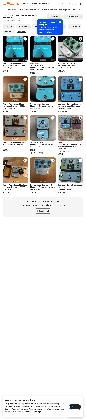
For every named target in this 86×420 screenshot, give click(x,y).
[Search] (61, 3)
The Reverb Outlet (10, 10)
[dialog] (43, 406)
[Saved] (75, 3)
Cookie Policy (41, 409)
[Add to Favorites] (25, 39)
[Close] (56, 4)
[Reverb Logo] (13, 4)
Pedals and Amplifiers (32, 10)
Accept (75, 407)
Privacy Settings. (34, 412)
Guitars (20, 10)
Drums (74, 10)
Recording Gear (64, 10)
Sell (69, 4)
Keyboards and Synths (49, 10)
